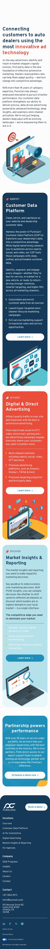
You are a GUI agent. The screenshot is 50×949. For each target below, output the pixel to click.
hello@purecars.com (12, 900)
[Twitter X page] (16, 923)
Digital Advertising (11, 838)
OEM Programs (10, 862)
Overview (7, 824)
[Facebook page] (10, 923)
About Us (7, 872)
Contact (6, 881)
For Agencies (8, 848)
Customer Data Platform (15, 828)
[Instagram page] (22, 923)
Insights (6, 867)
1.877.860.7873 (9, 895)
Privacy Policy (7, 934)
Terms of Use (7, 929)
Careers (6, 876)
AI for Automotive (11, 833)
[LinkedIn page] (3, 923)
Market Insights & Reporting (16, 843)
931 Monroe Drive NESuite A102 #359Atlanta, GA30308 (13, 908)
